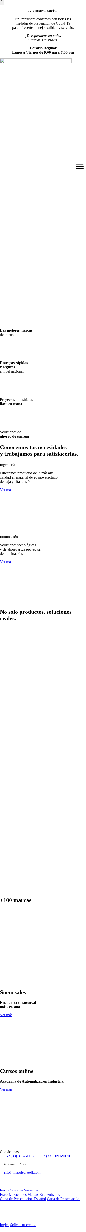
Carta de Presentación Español (23, 1199)
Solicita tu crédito (23, 1225)
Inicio (4, 1190)
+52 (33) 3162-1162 (18, 1156)
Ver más (6, 490)
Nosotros (16, 1190)
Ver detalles (8, 1147)
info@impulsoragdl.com (21, 1172)
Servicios (31, 1190)
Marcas (32, 1194)
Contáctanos (9, 306)
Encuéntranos (49, 1194)
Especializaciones (13, 1194)
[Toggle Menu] (80, 167)
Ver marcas (8, 302)
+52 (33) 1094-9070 (54, 1156)
